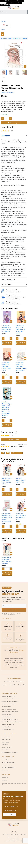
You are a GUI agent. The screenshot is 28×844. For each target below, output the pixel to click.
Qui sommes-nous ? (6, 737)
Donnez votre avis (14, 439)
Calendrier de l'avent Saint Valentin (10, 701)
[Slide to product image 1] (4, 72)
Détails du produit (8, 280)
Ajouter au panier (14, 123)
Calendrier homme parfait (8, 729)
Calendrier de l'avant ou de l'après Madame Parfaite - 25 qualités (20, 329)
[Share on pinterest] (13, 127)
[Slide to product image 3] (17, 72)
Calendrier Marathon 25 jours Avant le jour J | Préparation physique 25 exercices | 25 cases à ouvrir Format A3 (7, 408)
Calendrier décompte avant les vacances (12, 722)
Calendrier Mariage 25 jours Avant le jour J (20, 480)
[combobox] (13, 12)
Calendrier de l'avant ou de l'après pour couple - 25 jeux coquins (6, 366)
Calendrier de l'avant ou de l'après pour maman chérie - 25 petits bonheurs (21, 366)
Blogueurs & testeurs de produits (10, 752)
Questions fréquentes (7, 765)
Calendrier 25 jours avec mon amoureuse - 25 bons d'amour (6, 328)
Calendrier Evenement (7, 92)
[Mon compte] (3, 17)
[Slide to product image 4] (24, 72)
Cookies (21, 840)
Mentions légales (17, 837)
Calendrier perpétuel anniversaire (10, 711)
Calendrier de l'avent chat (8, 724)
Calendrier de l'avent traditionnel (10, 719)
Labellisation (5, 780)
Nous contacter (5, 742)
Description (5, 135)
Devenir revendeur (10, 810)
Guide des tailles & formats (8, 767)
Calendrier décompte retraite (9, 709)
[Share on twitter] (10, 127)
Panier (3, 29)
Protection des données (14, 838)
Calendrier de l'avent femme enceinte (11, 699)
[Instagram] (12, 831)
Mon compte (5, 744)
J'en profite (14, 610)
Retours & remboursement (8, 762)
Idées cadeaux (5, 770)
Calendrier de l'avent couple (8, 696)
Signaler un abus (17, 453)
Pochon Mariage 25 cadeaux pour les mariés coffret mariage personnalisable (7, 517)
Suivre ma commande (7, 747)
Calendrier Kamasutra (7, 714)
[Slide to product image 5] (4, 79)
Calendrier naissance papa (8, 716)
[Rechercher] (27, 12)
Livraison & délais (6, 760)
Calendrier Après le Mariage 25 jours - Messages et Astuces (6, 481)
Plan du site (9, 837)
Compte (3, 21)
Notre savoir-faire (6, 739)
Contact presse (5, 749)
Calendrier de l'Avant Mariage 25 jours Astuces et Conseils (21, 516)
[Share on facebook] (8, 127)
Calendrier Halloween (7, 727)
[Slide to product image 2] (10, 72)
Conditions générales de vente (12, 840)
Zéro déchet (5, 777)
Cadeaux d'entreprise (11, 806)
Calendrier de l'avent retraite (9, 704)
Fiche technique (7, 284)
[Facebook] (15, 831)
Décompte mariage (6, 706)
